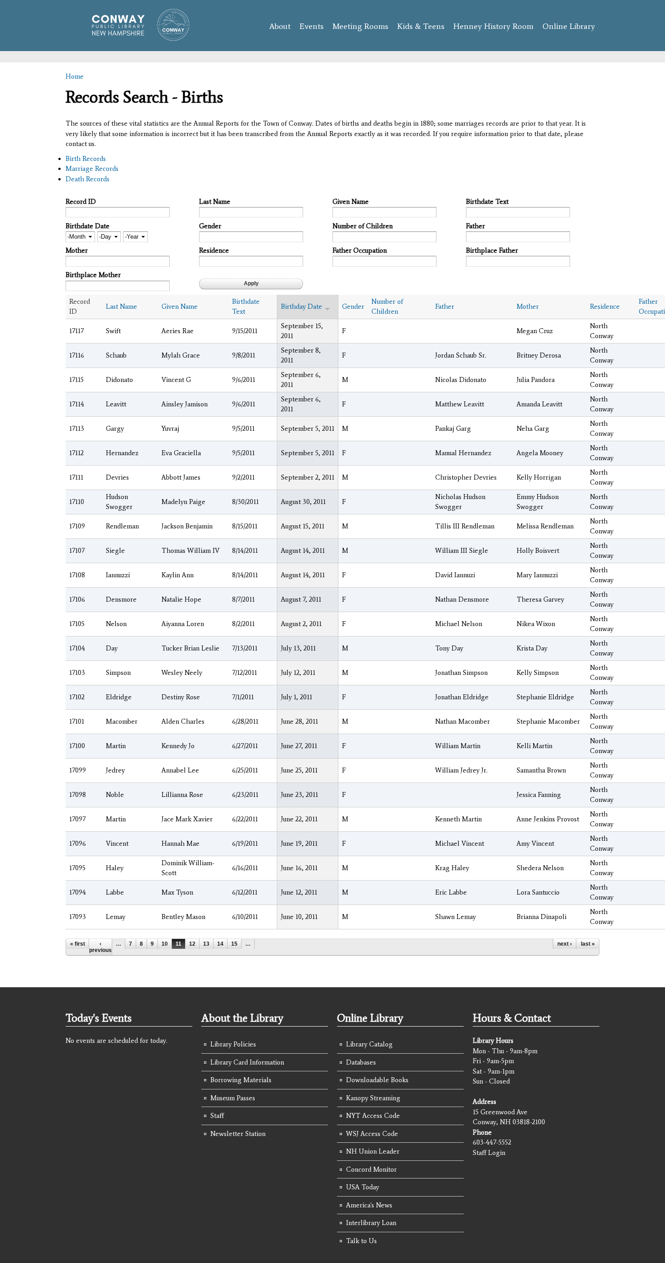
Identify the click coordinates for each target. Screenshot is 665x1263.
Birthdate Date (87, 226)
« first (77, 944)
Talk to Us (361, 1241)
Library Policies (233, 1044)
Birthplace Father (492, 250)
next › (564, 944)
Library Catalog (369, 1044)
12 (192, 944)
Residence (214, 250)
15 (234, 944)
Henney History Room (493, 26)
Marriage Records (92, 169)
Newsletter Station (238, 1134)
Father (475, 226)
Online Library (568, 26)
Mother (77, 250)
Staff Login (489, 1153)
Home (75, 76)
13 (206, 944)
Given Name (350, 202)
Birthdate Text (487, 202)
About (279, 26)
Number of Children (362, 226)
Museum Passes (232, 1098)
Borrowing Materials (240, 1080)
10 (165, 944)
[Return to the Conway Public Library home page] (137, 37)
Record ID (81, 202)
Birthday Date (301, 306)
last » (588, 944)
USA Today (362, 1187)
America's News (369, 1205)
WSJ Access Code (372, 1134)
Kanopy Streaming (373, 1098)
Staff (217, 1116)
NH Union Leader (372, 1151)
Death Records (87, 179)
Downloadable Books (377, 1080)
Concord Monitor (371, 1169)
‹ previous (100, 947)
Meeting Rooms (360, 26)
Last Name (214, 202)
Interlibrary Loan (371, 1223)
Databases (361, 1062)
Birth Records (86, 159)
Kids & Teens (420, 26)
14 (220, 944)
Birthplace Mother (93, 275)
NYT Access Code (373, 1116)
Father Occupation (359, 250)
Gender (210, 226)
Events (311, 26)
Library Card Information (247, 1062)
